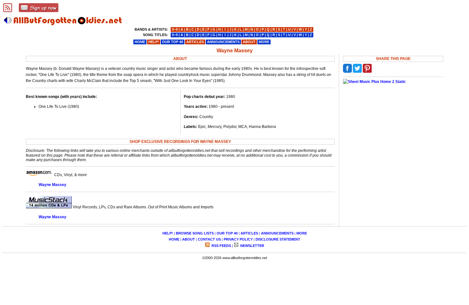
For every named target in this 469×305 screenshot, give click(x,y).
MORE (301, 233)
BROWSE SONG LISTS (195, 233)
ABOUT (188, 239)
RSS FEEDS (221, 246)
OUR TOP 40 (227, 233)
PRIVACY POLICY (238, 239)
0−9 (175, 29)
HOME (174, 239)
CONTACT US (209, 239)
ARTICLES (249, 233)
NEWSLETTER (251, 246)
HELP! (167, 233)
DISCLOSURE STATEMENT (278, 239)
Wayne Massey (52, 184)
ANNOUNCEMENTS (277, 233)
